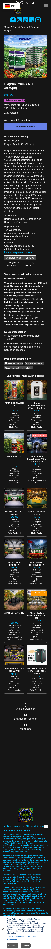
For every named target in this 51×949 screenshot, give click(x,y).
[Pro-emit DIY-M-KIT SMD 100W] (14, 498)
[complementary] (11, 6)
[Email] (38, 19)
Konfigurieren (12, 939)
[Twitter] (31, 19)
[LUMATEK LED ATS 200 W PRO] (14, 655)
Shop (7, 27)
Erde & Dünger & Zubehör (26, 27)
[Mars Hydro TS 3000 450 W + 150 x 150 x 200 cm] (37, 655)
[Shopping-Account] (33, 3)
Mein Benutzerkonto (25, 709)
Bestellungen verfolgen (25, 719)
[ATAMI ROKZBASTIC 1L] (14, 390)
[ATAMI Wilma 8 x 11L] (14, 600)
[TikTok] (25, 19)
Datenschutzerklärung (15, 936)
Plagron (8, 30)
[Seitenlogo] (17, 10)
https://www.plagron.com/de (18, 252)
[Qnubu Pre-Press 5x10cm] (37, 498)
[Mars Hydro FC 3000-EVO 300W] (37, 549)
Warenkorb (25, 729)
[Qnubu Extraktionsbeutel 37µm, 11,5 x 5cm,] (37, 390)
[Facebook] (13, 19)
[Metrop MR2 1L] (14, 443)
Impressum (32, 936)
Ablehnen (25, 946)
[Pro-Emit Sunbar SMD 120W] (14, 549)
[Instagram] (19, 19)
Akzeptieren (12, 946)
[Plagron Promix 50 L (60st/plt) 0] (25, 56)
